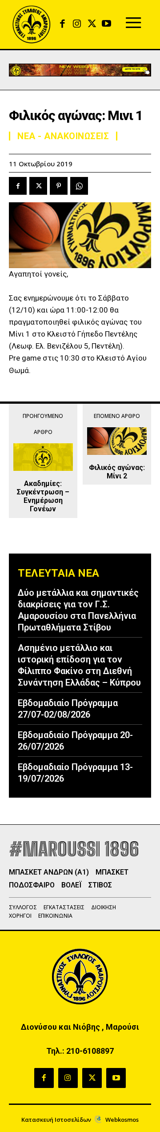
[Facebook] (62, 24)
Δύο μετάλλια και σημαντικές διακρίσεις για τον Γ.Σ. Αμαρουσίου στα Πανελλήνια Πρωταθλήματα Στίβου (78, 610)
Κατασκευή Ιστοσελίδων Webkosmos (80, 1120)
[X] (92, 24)
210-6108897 (90, 1051)
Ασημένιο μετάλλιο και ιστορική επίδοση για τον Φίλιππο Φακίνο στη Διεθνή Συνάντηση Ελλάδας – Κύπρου (79, 665)
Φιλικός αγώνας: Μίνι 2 (117, 471)
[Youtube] (106, 24)
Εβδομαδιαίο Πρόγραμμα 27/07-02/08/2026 (68, 709)
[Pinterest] (59, 186)
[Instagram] (77, 24)
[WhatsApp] (79, 186)
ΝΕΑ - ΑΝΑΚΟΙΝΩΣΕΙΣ (63, 136)
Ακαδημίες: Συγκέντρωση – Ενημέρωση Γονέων (43, 496)
